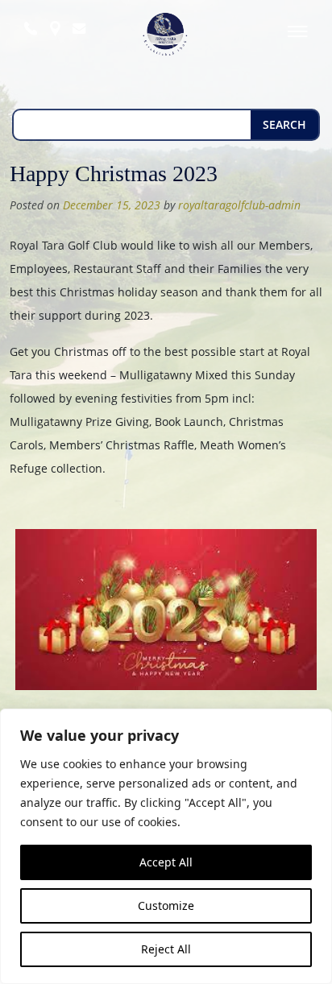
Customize (166, 905)
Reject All (166, 949)
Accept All (166, 862)
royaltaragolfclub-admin (239, 205)
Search (284, 124)
